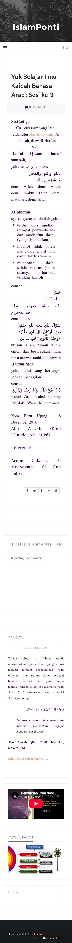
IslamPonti (36, 27)
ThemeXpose (55, 938)
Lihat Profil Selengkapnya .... (28, 758)
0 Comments (38, 107)
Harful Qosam (41, 134)
